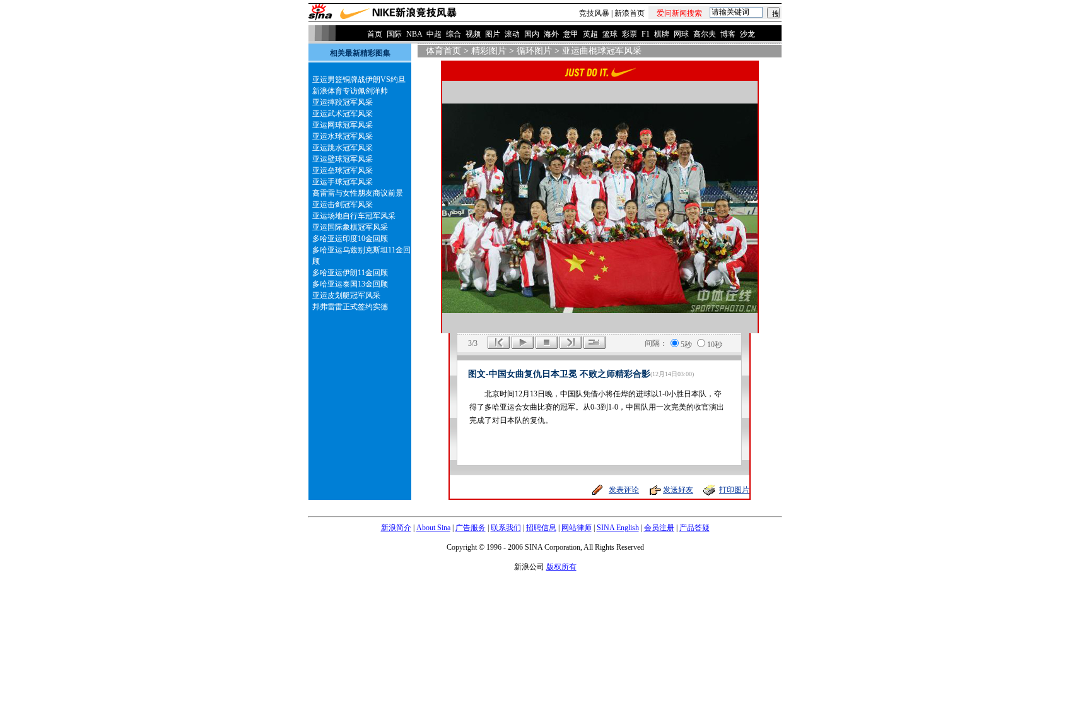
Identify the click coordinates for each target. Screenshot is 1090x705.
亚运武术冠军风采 (342, 113)
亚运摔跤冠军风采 (342, 102)
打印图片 (734, 489)
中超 (434, 34)
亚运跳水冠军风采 (342, 147)
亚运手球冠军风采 (342, 181)
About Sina (433, 527)
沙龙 (747, 34)
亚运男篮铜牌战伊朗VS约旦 (359, 79)
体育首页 (443, 51)
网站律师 (576, 527)
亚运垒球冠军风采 (342, 170)
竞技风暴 (594, 13)
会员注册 (659, 527)
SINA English (618, 527)
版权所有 (561, 566)
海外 (551, 34)
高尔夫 (704, 34)
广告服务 (470, 527)
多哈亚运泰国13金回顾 (350, 284)
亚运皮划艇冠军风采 (346, 295)
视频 (473, 34)
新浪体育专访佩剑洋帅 (350, 90)
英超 (590, 34)
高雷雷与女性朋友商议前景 (357, 193)
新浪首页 (629, 13)
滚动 (512, 34)
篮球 (610, 34)
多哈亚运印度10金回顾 (350, 238)
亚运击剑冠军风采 (342, 204)
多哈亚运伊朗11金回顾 (350, 272)
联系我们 (506, 527)
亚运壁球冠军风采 (342, 159)
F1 (646, 34)
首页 (374, 34)
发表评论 (624, 489)
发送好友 (678, 489)
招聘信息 (541, 527)
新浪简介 (396, 527)
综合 (453, 34)
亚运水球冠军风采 (342, 136)
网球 (681, 34)
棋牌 (661, 34)
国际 (394, 34)
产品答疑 (694, 527)
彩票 (629, 34)
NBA (414, 34)
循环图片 (534, 51)
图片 (492, 34)
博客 (727, 34)
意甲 (570, 34)
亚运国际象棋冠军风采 (350, 227)
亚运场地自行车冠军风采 (354, 215)
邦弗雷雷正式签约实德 (350, 306)
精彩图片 (489, 51)
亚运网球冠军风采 (342, 125)
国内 (531, 34)
